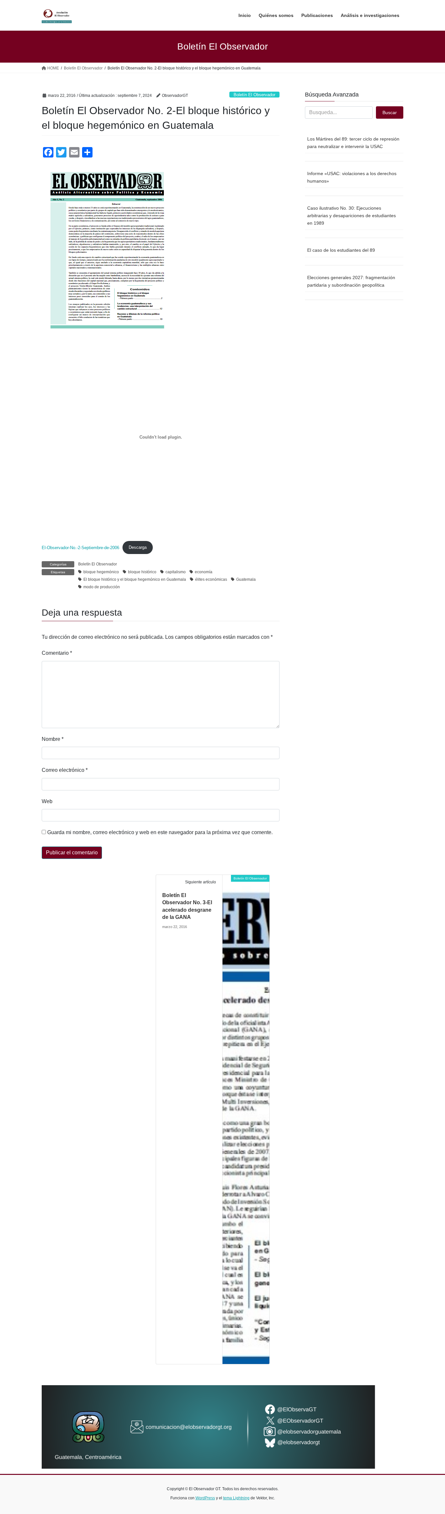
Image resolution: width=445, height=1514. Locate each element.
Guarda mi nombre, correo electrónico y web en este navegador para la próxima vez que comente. (160, 832)
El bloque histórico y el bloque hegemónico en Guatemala (134, 579)
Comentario (57, 653)
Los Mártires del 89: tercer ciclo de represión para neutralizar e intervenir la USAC (353, 142)
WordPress (205, 1498)
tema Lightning (236, 1498)
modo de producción (101, 587)
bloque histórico (142, 572)
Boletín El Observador (254, 94)
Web (47, 801)
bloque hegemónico (101, 572)
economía (203, 572)
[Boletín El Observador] (246, 1119)
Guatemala (246, 579)
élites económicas (211, 579)
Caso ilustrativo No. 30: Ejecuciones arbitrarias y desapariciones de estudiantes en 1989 (351, 215)
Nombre (53, 739)
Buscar (389, 112)
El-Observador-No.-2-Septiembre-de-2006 (80, 547)
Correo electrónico (65, 770)
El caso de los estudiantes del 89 (341, 250)
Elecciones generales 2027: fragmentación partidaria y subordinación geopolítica (351, 281)
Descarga (138, 547)
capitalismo (175, 572)
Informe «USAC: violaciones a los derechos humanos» (351, 177)
